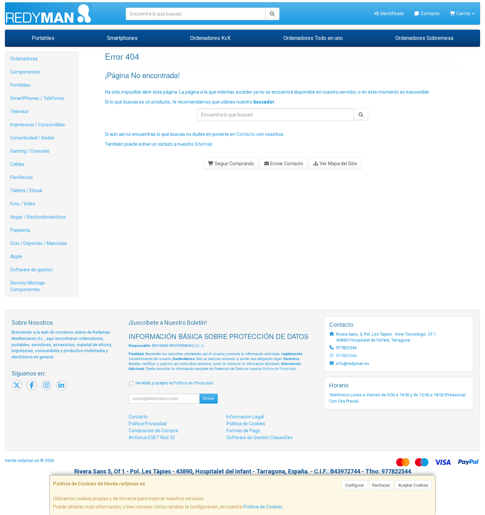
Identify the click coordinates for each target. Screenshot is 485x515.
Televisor (19, 111)
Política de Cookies (262, 506)
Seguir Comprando (234, 163)
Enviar (208, 398)
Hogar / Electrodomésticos (38, 217)
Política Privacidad (148, 423)
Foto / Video (22, 203)
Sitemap (203, 144)
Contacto (430, 13)
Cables (17, 164)
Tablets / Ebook (26, 190)
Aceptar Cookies (413, 485)
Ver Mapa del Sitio (338, 163)
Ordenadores (24, 58)
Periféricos (21, 177)
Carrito (463, 13)
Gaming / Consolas (29, 151)
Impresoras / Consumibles (37, 124)
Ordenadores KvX (210, 38)
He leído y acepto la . (175, 382)
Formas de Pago (243, 430)
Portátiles (20, 85)
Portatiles (43, 38)
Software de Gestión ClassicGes (259, 437)
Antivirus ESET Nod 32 (152, 437)
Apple (16, 256)
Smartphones (122, 38)
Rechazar (381, 485)
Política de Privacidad (279, 369)
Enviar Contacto (286, 163)
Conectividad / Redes (32, 137)
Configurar (354, 485)
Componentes (25, 72)
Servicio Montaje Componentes (27, 286)
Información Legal (245, 416)
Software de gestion (31, 269)
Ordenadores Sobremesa (424, 38)
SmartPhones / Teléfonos (37, 98)
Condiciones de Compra (153, 430)
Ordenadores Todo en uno (313, 38)
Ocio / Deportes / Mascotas (38, 243)
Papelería (20, 230)
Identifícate (391, 13)
